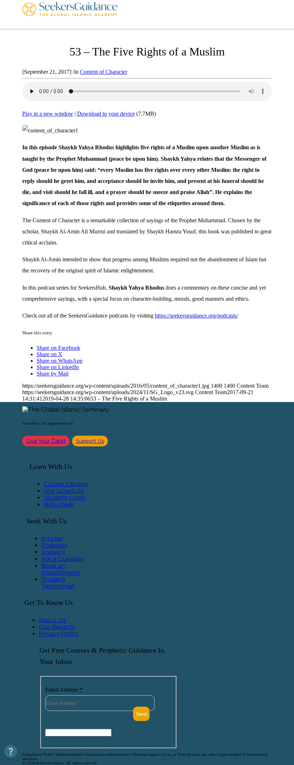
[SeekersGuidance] (69, 14)
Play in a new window (47, 114)
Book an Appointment (60, 569)
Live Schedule (64, 491)
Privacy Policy (58, 633)
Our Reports (57, 627)
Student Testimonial (57, 583)
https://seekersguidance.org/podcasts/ (196, 316)
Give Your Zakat (46, 441)
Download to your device (106, 114)
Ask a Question (62, 559)
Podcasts (54, 545)
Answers (53, 552)
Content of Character (103, 72)
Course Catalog (66, 484)
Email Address (63, 690)
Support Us (90, 441)
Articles (51, 538)
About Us (52, 620)
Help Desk (59, 504)
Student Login (64, 497)
